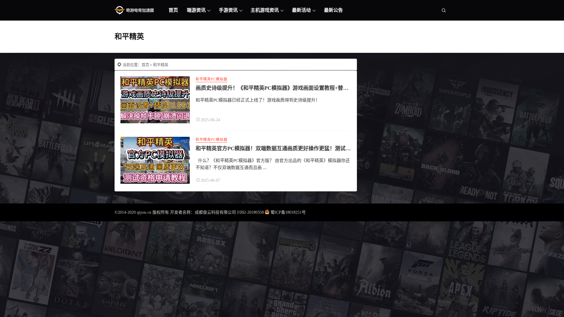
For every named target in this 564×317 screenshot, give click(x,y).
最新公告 (333, 10)
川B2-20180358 (250, 212)
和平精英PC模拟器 (211, 79)
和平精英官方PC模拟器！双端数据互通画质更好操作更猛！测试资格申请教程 (286, 148)
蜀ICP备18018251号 (288, 212)
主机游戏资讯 (265, 10)
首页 (173, 10)
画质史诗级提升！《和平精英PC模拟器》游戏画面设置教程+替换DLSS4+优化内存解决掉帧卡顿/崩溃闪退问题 (324, 88)
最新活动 (301, 10)
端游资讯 (196, 10)
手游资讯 (228, 10)
